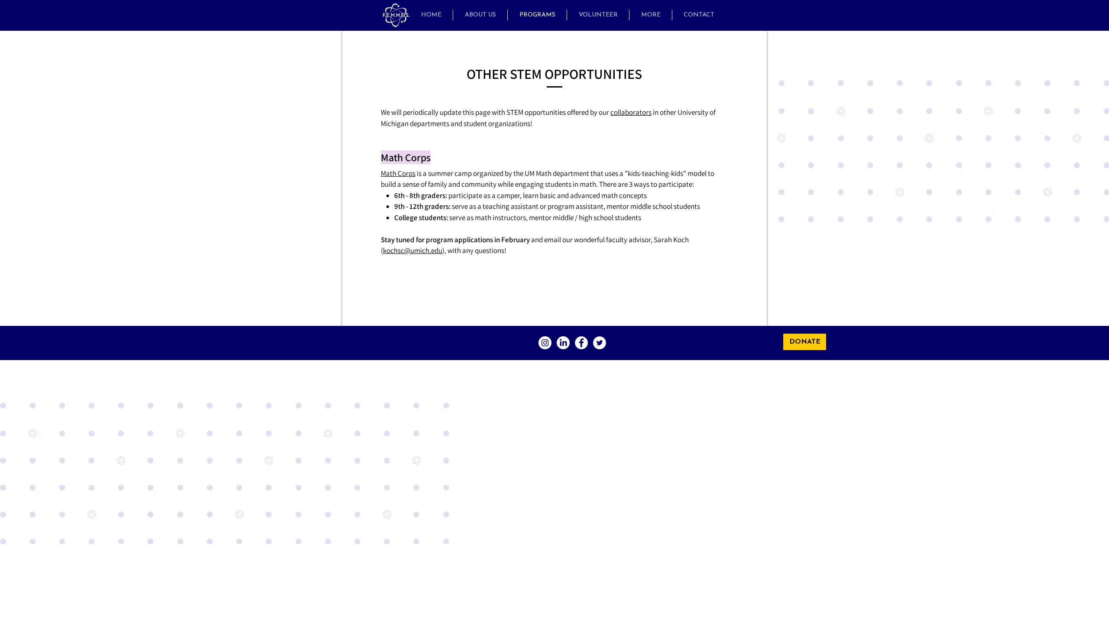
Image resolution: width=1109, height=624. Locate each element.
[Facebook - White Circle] (581, 342)
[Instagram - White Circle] (544, 342)
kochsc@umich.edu (412, 250)
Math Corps (398, 173)
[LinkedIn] (563, 342)
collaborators (631, 112)
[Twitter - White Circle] (599, 342)
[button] (650, 15)
